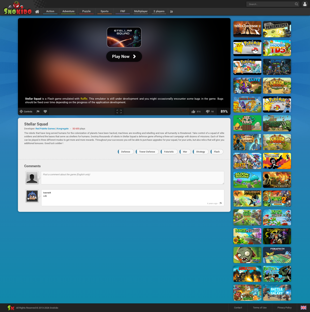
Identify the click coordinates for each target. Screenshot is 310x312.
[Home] (37, 11)
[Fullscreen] (119, 111)
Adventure (68, 11)
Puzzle (86, 11)
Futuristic (169, 151)
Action (50, 11)
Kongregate (63, 128)
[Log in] (305, 4)
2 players (159, 11)
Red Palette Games (45, 128)
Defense (125, 151)
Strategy (200, 151)
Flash (217, 151)
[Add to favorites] (45, 111)
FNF (122, 11)
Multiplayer (140, 11)
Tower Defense (147, 151)
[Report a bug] (38, 111)
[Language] (303, 308)
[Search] (296, 4)
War (185, 151)
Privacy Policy (285, 307)
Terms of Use (260, 307)
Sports (105, 11)
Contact (238, 307)
